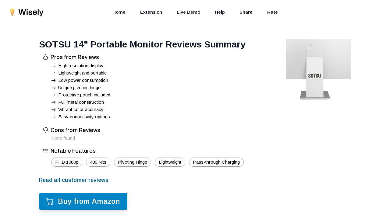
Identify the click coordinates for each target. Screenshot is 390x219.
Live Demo (188, 12)
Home (119, 12)
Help (220, 12)
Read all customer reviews (73, 180)
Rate (272, 12)
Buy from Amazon (89, 201)
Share (246, 12)
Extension (151, 12)
